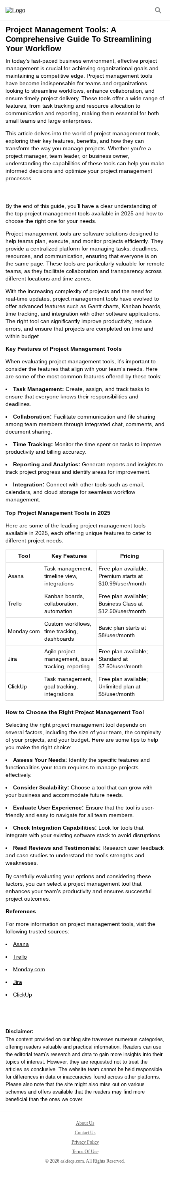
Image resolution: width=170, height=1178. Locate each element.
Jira (17, 982)
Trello (20, 957)
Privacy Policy (85, 1142)
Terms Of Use (85, 1151)
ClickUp (22, 994)
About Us (85, 1123)
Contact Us (85, 1132)
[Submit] (158, 10)
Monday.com (29, 969)
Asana (21, 944)
